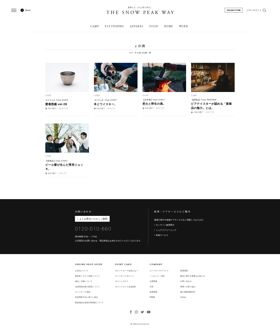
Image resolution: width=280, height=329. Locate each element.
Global (183, 297)
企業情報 (153, 281)
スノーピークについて (159, 270)
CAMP (48, 95)
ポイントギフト (121, 281)
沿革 (151, 286)
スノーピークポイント (124, 276)
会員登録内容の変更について (87, 286)
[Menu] (13, 10)
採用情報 (153, 292)
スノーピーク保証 (82, 292)
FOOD (145, 95)
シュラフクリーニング (166, 230)
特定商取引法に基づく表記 (86, 297)
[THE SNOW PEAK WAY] (140, 10)
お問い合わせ (186, 281)
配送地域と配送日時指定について (89, 302)
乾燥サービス (162, 235)
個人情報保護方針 (187, 292)
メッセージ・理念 (157, 276)
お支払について (81, 270)
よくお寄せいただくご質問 (93, 218)
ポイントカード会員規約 (125, 286)
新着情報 (184, 270)
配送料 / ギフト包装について (87, 276)
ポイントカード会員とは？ (126, 270)
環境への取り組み (187, 286)
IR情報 (152, 297)
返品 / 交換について (83, 281)
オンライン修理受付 (165, 225)
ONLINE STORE (234, 10)
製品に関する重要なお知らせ (192, 276)
